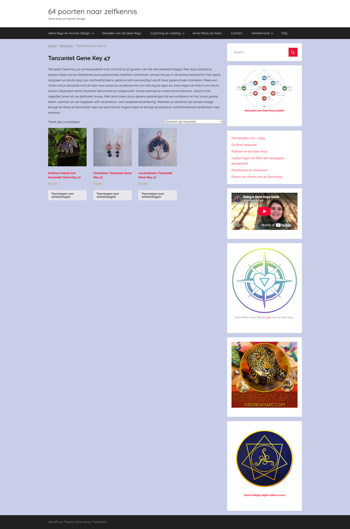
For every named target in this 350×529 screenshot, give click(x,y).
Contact (236, 33)
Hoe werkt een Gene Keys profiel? (264, 110)
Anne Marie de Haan (207, 33)
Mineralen (66, 46)
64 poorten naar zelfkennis (92, 11)
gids (268, 317)
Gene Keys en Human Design (69, 33)
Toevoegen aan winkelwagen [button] (62, 195)
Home (52, 46)
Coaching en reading (166, 33)
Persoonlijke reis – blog (248, 138)
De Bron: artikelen (244, 145)
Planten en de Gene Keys (249, 151)
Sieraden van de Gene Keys (121, 33)
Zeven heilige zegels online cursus (264, 495)
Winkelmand (260, 33)
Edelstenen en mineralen (250, 170)
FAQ (284, 33)
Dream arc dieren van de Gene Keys (257, 177)
